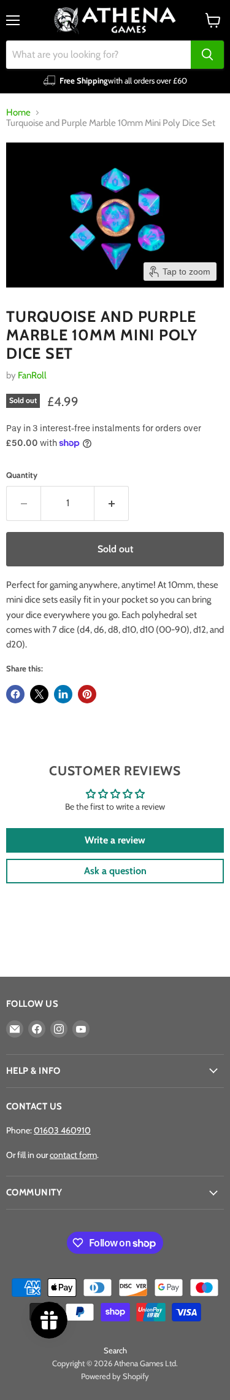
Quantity (21, 475)
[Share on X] (39, 694)
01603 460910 (62, 1130)
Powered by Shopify (115, 1376)
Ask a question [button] (115, 871)
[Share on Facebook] (15, 694)
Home (18, 113)
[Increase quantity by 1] (111, 503)
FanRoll (32, 375)
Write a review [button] (115, 840)
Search (115, 1350)
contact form (73, 1154)
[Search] (207, 55)
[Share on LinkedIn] (63, 694)
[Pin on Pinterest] (87, 694)
